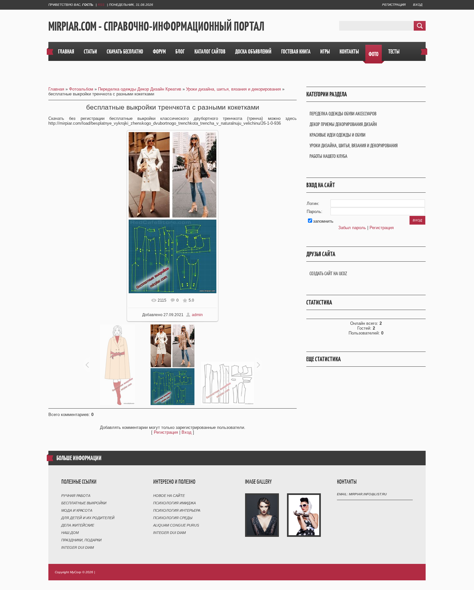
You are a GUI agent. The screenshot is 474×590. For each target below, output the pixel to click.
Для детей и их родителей (87, 518)
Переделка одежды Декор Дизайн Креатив (139, 89)
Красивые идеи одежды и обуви (337, 135)
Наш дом (70, 533)
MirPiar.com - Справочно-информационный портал (156, 26)
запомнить (323, 221)
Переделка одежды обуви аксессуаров (343, 114)
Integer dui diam (77, 547)
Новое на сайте (169, 496)
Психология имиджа (174, 503)
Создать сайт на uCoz (328, 273)
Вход (417, 4)
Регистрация (394, 4)
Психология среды (173, 518)
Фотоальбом (81, 89)
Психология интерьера (176, 510)
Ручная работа (75, 496)
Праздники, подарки (81, 540)
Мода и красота (76, 510)
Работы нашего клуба (328, 156)
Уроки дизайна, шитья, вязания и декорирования (233, 89)
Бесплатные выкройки (83, 503)
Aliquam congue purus (176, 525)
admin (197, 315)
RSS (101, 4)
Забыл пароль (352, 227)
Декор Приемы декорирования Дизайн (343, 124)
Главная (56, 89)
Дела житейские (77, 525)
